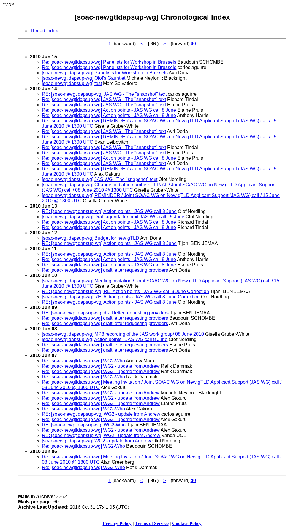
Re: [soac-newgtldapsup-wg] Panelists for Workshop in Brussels (109, 62)
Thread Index (44, 30)
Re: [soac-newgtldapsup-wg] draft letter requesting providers (105, 270)
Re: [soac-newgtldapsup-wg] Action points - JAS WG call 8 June (109, 110)
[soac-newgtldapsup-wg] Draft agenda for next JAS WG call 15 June (113, 216)
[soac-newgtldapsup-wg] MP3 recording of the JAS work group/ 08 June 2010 (123, 334)
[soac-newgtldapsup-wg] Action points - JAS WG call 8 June (104, 339)
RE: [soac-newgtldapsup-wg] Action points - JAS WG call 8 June (109, 211)
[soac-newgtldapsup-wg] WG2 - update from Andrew (96, 440)
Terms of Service (152, 523)
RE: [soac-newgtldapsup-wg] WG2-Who (84, 424)
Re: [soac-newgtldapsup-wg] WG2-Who (83, 360)
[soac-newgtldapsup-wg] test (72, 83)
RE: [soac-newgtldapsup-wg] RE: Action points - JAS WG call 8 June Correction (125, 291)
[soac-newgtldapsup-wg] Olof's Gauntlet (83, 78)
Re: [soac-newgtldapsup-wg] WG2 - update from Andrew (101, 366)
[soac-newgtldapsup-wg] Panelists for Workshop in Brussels (105, 72)
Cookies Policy (187, 523)
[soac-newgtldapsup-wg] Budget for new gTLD (90, 238)
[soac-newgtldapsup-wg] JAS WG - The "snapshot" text (99, 179)
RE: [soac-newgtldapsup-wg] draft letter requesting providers (105, 312)
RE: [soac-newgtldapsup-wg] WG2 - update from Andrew (101, 414)
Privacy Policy (117, 523)
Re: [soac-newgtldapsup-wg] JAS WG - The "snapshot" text (104, 99)
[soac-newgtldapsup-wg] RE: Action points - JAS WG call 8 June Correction (121, 296)
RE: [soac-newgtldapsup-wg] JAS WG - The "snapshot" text (104, 94)
